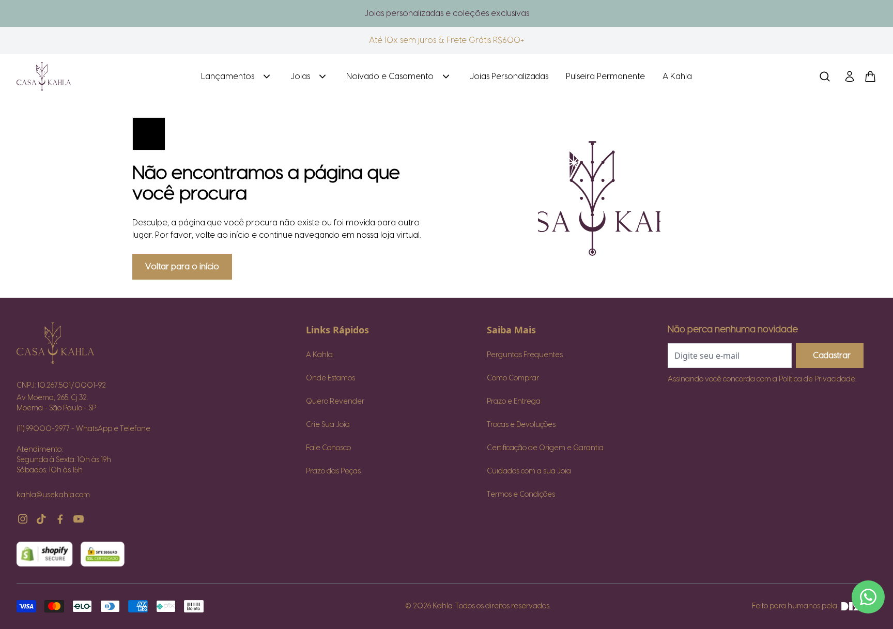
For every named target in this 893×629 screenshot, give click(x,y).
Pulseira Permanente (605, 76)
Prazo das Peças (333, 471)
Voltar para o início (182, 267)
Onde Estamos (330, 378)
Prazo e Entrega (514, 401)
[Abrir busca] (824, 76)
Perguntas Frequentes (525, 355)
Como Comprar (513, 378)
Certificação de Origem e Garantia (545, 448)
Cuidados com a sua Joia (529, 471)
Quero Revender (335, 401)
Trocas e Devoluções (521, 424)
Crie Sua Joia (328, 424)
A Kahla (677, 76)
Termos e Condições (521, 494)
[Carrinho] (100, 76)
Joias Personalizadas (509, 76)
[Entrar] (849, 76)
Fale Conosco (328, 448)
